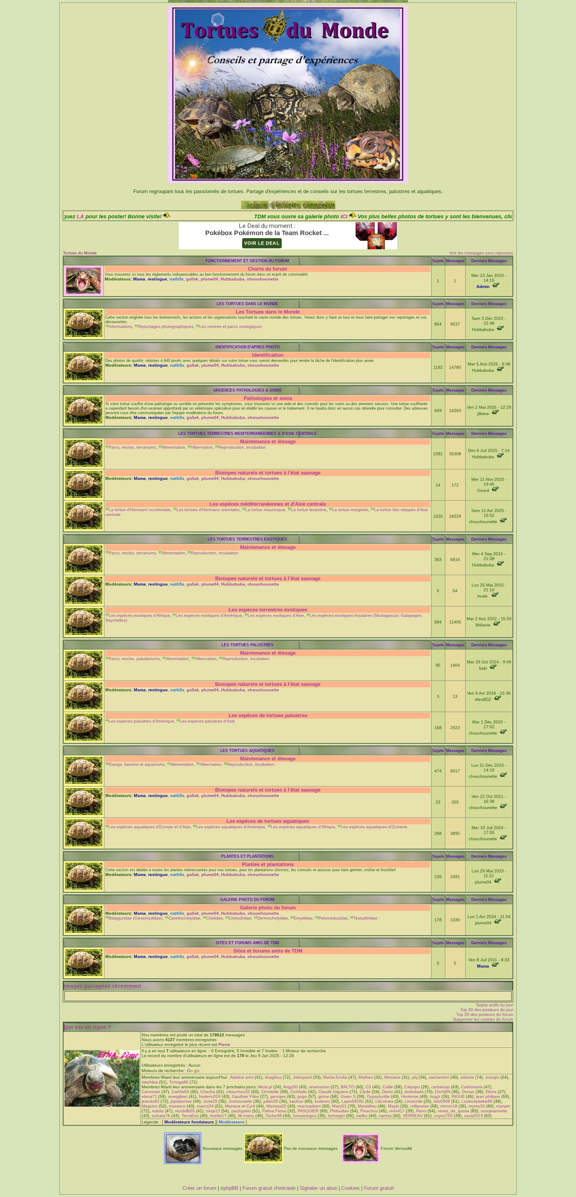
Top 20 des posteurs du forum (484, 1014)
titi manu (246, 1115)
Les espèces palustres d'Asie (207, 721)
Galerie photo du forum (268, 908)
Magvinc (150, 1106)
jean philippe (488, 1096)
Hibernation (202, 447)
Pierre (224, 1044)
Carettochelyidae (184, 918)
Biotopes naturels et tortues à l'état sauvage (267, 473)
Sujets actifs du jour (494, 1004)
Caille (387, 1086)
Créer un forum (199, 1188)
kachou (296, 1101)
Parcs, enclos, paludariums (134, 658)
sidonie (467, 1077)
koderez (322, 1101)
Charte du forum (267, 269)
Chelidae (214, 918)
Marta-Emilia (335, 1077)
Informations (120, 326)
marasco (177, 1106)
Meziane (392, 1077)
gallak (192, 279)
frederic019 (209, 1096)
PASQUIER (308, 1110)
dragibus (273, 1077)
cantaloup (440, 1086)
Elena (491, 1091)
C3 (368, 1086)
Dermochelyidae (272, 918)
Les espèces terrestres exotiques (268, 610)
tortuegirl (336, 1115)
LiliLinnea (384, 1101)
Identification (268, 355)
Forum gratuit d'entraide (269, 1188)
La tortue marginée (350, 509)
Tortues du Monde (80, 253)
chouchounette (262, 279)
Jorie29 (210, 1101)
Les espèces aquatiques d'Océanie (374, 826)
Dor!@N (442, 1091)
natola (158, 1110)
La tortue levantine (308, 509)
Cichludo (298, 1091)
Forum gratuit (379, 1188)
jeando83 (150, 1101)
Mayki (393, 1106)
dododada (414, 1091)
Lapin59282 (352, 1101)
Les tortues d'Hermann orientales (208, 509)
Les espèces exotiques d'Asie (276, 615)
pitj (414, 1077)
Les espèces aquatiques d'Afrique (303, 826)
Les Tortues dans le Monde (268, 312)
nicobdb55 (185, 1110)
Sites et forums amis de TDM (267, 951)
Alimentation (173, 447)
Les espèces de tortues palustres (268, 715)
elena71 (149, 1096)
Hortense (409, 1096)
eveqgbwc (178, 1096)
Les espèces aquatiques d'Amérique (230, 826)
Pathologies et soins (268, 398)
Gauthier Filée (245, 1096)
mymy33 (477, 1106)
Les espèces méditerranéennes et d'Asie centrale (268, 504)
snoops (492, 1077)
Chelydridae (240, 918)
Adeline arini (242, 1077)
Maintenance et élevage (268, 441)
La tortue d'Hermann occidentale (140, 509)
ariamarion (319, 1086)
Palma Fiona (274, 1110)
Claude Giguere (333, 1091)
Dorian (468, 1091)
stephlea (150, 1082)
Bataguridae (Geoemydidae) (136, 918)
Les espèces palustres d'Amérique (141, 721)
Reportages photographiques (166, 326)
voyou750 (443, 1115)
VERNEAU (413, 1115)
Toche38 (274, 1115)
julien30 (270, 1101)
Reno (421, 1110)
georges (278, 1096)
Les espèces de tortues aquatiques (267, 821)
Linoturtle (413, 1101)
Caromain (151, 1091)
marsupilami (309, 1106)
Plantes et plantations (268, 864)
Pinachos (369, 1110)
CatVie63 (180, 1091)
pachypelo (241, 1110)
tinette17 (218, 1115)
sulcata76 (161, 1115)
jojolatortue (181, 1101)
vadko (362, 1115)
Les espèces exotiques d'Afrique (139, 615)
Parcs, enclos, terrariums (132, 447)
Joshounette (240, 1101)
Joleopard (302, 1077)
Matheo (365, 1077)
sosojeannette (494, 1110)
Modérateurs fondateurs (189, 1122)
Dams (387, 1091)
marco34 (205, 1106)
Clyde (365, 1091)
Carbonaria (471, 1086)
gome (323, 1096)
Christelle (270, 1091)
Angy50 (290, 1086)
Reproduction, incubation (242, 447)
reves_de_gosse (453, 1110)
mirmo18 (448, 1106)
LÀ (454, 217)
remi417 (397, 1110)
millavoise (419, 1106)
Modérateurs (231, 1122)
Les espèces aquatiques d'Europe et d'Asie (149, 826)
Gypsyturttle (378, 1096)
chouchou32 (238, 1091)
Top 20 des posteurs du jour (486, 1009)
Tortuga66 (178, 1082)
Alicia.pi (265, 1086)
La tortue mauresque (265, 509)
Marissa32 (276, 1106)
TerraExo (190, 1115)
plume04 (209, 279)
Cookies (350, 1188)
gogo (302, 1096)
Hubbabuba (232, 279)
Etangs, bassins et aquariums (137, 764)
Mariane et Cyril (240, 1106)
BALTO (347, 1086)
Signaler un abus (318, 1188)
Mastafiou (367, 1106)
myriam (503, 1106)
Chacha (207, 1091)
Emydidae (303, 918)
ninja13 (213, 1110)
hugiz (435, 1096)
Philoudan (339, 1110)
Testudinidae (365, 918)
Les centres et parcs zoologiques (230, 326)
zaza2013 (473, 1115)
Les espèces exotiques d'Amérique (209, 615)
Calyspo (412, 1086)
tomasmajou (304, 1115)
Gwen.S (348, 1096)
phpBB (231, 1188)
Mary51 (339, 1106)
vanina (385, 1115)
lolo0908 (442, 1101)
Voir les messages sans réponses (481, 252)
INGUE (458, 1096)
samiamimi (439, 1077)
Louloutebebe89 (476, 1101)
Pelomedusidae (333, 918)
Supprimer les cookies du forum (483, 1019)
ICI (271, 217)
